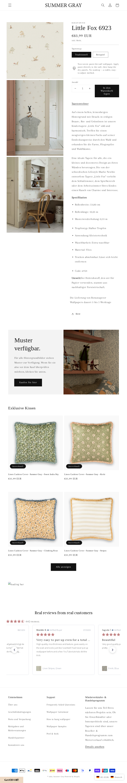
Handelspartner (16, 737)
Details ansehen (94, 746)
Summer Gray (58, 776)
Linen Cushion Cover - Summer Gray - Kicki (84, 474)
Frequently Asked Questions (61, 704)
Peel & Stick (53, 733)
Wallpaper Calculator (57, 712)
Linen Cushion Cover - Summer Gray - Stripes (85, 550)
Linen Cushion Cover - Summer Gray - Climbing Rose (33, 550)
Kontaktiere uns (16, 745)
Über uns (13, 704)
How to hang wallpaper (58, 719)
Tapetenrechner (80, 103)
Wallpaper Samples (57, 726)
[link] (63, 668)
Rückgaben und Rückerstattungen (17, 728)
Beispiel (100, 54)
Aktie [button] (78, 314)
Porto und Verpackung (19, 719)
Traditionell (81, 54)
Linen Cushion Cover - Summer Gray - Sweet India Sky (33, 474)
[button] (9, 5)
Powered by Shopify (72, 776)
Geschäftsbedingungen (19, 712)
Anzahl (75, 82)
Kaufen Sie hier (28, 382)
